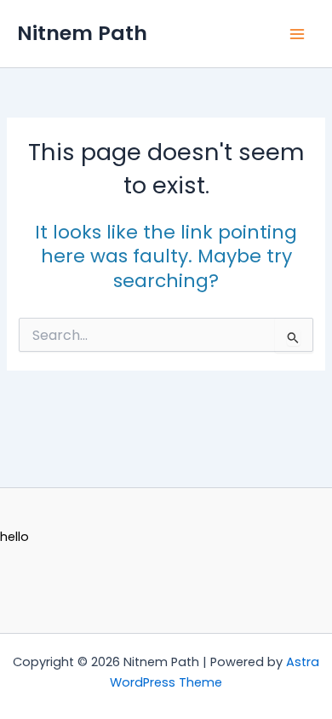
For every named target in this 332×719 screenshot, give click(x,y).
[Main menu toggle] (297, 34)
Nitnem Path (82, 33)
